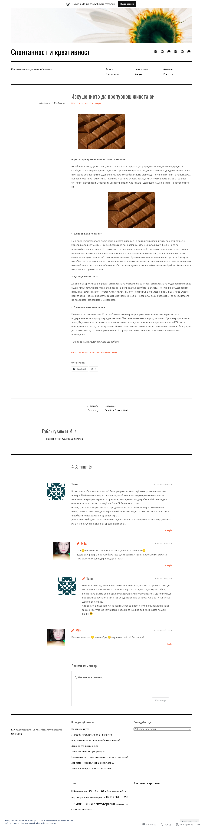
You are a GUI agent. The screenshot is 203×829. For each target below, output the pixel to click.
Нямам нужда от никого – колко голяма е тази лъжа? (99, 757)
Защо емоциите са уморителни (88, 751)
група (92, 790)
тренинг (81, 810)
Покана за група (80, 729)
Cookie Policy (51, 823)
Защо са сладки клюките (84, 746)
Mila (73, 103)
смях (74, 809)
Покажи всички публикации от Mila (63, 438)
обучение (93, 798)
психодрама (117, 797)
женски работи (119, 791)
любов (87, 797)
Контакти (168, 74)
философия (88, 810)
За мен (109, 69)
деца (104, 790)
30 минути (96, 103)
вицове (78, 791)
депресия (76, 352)
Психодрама (141, 69)
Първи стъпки (127, 4)
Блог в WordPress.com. (21, 729)
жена (111, 791)
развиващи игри (122, 805)
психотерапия (104, 804)
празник (101, 797)
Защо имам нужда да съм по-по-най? (91, 768)
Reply (169, 530)
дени (98, 791)
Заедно (138, 74)
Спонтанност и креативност (50, 51)
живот (86, 352)
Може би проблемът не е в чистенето (91, 734)
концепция (95, 352)
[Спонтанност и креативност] (101, 25)
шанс (115, 352)
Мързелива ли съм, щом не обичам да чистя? (95, 740)
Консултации (112, 74)
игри (80, 797)
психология (82, 804)
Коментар (160, 700)
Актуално (168, 69)
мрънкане (106, 352)
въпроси (84, 791)
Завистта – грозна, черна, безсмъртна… (92, 762)
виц (73, 791)
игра (74, 797)
